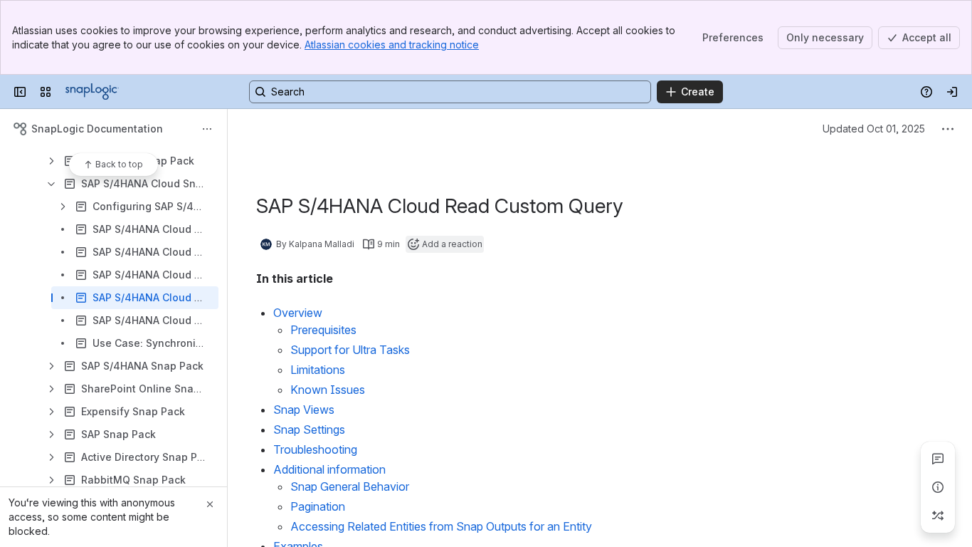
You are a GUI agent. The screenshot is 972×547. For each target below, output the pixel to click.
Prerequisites (323, 330)
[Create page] (937, 515)
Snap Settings (309, 429)
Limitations (317, 370)
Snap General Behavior (349, 486)
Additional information (329, 469)
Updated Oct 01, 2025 (874, 129)
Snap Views (303, 409)
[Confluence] (92, 91)
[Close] (209, 504)
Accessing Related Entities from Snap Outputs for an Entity (441, 526)
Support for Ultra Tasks (350, 350)
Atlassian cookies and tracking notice (392, 44)
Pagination (317, 506)
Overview (297, 313)
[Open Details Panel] (937, 487)
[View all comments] (937, 458)
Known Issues (327, 389)
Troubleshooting (315, 449)
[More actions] (207, 128)
